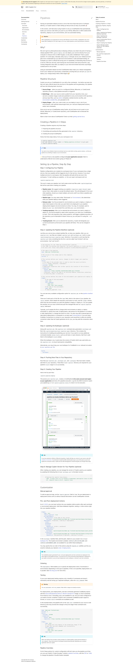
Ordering (99, 57)
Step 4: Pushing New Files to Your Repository (104, 40)
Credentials (24, 38)
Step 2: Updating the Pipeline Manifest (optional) (104, 33)
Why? (97, 19)
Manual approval (101, 51)
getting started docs (79, 116)
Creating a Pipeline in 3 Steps (103, 23)
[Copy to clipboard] (91, 141)
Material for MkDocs (31, 661)
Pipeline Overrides (101, 61)
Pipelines (24, 36)
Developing (24, 42)
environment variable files (50, 100)
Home (22, 10)
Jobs (23, 34)
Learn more (64, 3)
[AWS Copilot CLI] (22, 7)
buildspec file (44, 541)
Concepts (23, 23)
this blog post (53, 570)
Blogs (37, 10)
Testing (98, 59)
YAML (90, 653)
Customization (99, 49)
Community (44, 10)
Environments (25, 29)
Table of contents (100, 17)
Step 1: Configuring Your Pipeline (103, 29)
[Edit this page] (92, 18)
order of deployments (64, 548)
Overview (23, 19)
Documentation (30, 10)
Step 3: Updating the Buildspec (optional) (102, 36)
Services (24, 31)
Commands (24, 44)
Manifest (23, 40)
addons (60, 98)
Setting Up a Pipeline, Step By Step (103, 26)
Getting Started (25, 21)
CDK (85, 653)
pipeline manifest (88, 293)
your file (48, 347)
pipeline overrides (73, 653)
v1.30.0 (46, 504)
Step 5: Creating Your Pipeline (104, 42)
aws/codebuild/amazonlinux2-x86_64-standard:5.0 (60, 593)
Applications (25, 27)
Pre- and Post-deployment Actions (103, 54)
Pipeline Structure (100, 21)
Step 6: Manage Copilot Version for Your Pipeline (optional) (103, 46)
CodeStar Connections (46, 459)
